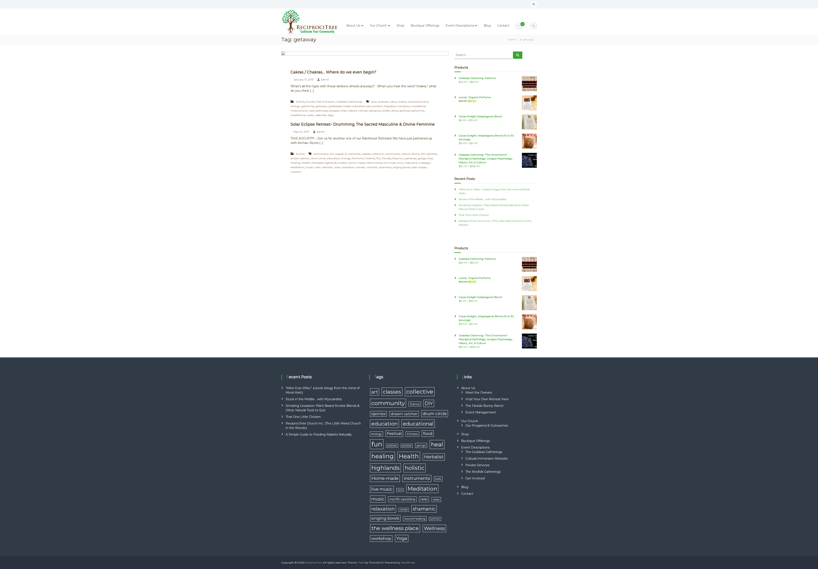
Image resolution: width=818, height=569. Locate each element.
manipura (403, 106)
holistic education (354, 106)
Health (306, 162)
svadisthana (298, 115)
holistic (342, 162)
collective (378, 153)
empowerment (418, 101)
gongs (422, 158)
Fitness (386, 158)
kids (438, 478)
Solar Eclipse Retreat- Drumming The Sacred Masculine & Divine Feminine (363, 124)
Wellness (434, 528)
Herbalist (317, 162)
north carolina (402, 499)
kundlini (377, 106)
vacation (296, 171)
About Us (353, 25)
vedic (310, 115)
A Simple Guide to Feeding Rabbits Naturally (319, 434)
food (395, 158)
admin (325, 79)
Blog (487, 25)
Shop (400, 25)
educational (418, 423)
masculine (410, 162)
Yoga (331, 115)
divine (415, 153)
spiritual (404, 110)
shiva (395, 110)
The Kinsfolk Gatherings (483, 472)
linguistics (390, 106)
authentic (354, 153)
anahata (383, 101)
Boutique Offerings (425, 25)
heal (430, 158)
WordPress (408, 562)
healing (295, 162)
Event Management (480, 412)
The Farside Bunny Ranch (484, 406)
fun (401, 158)
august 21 (341, 153)
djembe (432, 153)
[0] (519, 26)
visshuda (320, 115)
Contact (503, 25)
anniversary (321, 153)
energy (295, 106)
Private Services (477, 465)
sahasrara (375, 110)
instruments (374, 162)
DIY (423, 153)
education (333, 158)
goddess (406, 445)
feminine (358, 158)
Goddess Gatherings (349, 101)
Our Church (378, 25)
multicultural (299, 110)
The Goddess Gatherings (483, 452)
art (332, 153)
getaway (321, 106)
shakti (386, 110)
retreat (363, 110)
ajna (373, 101)
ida (368, 106)
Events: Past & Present (320, 101)
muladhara (418, 106)
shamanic (385, 167)
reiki (317, 167)
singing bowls (401, 167)
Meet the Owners (478, 392)
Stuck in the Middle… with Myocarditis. (483, 199)
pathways (321, 110)
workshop (381, 538)
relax (343, 110)
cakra (393, 101)
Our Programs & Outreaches (486, 425)
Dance (406, 153)
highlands (330, 162)
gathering (307, 106)
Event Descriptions (460, 25)
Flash (361, 562)
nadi (311, 110)
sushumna (417, 110)
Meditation (297, 167)
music (309, 167)
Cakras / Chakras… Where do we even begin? (333, 72)
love (400, 162)
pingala (334, 110)
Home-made (356, 162)
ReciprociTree (313, 562)
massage (424, 162)
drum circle (318, 158)
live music (389, 162)
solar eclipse (419, 167)
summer (435, 518)
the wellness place (395, 528)
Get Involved (475, 478)
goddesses (335, 106)
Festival (370, 158)
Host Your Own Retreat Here (487, 399)
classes (366, 153)
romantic (372, 167)
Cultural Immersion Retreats (486, 458)
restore (352, 110)
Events (300, 101)
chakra (402, 101)
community (392, 153)
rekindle (327, 167)
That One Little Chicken (474, 214)
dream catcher (300, 158)
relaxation (348, 167)
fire (378, 158)
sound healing (414, 518)
